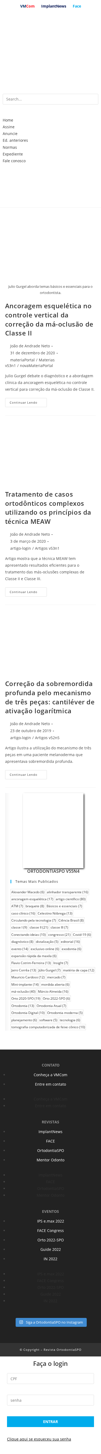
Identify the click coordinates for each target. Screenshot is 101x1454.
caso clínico (23, 913)
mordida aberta (55, 984)
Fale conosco (14, 160)
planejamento (24, 1020)
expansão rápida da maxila (34, 956)
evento (19, 949)
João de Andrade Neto (30, 345)
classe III (59, 927)
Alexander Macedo (27, 892)
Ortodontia (22, 1005)
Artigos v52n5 (47, 737)
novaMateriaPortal (36, 365)
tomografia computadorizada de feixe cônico (48, 1027)
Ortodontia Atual (51, 1005)
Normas (10, 147)
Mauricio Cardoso (28, 977)
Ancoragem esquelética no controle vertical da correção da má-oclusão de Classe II (49, 319)
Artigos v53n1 (47, 548)
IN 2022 (50, 1258)
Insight (60, 963)
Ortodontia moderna (65, 1012)
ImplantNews (53, 6)
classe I (19, 927)
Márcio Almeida (53, 991)
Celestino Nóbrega (55, 913)
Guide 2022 (50, 1249)
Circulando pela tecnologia (33, 920)
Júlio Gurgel (50, 970)
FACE (50, 1141)
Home (8, 120)
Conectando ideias (28, 934)
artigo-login (20, 548)
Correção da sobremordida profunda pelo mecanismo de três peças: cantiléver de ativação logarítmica (50, 697)
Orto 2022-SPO (56, 998)
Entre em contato (50, 1084)
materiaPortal (22, 359)
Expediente (13, 154)
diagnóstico (22, 941)
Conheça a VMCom (50, 1074)
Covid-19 (82, 934)
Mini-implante (25, 984)
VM (27, 6)
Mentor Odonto (50, 1159)
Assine (9, 126)
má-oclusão (23, 991)
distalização (47, 941)
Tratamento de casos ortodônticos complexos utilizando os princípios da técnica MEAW (48, 508)
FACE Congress (50, 1230)
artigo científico (71, 899)
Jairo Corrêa (23, 970)
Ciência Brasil (71, 920)
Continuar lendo (23, 402)
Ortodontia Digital (28, 1012)
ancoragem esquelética (32, 899)
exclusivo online (45, 949)
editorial (70, 941)
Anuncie (10, 133)
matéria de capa (78, 970)
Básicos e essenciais (64, 906)
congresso (59, 934)
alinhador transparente (67, 892)
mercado (56, 977)
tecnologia (70, 1020)
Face (77, 6)
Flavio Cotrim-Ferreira (31, 963)
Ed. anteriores (15, 140)
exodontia (71, 949)
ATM (17, 906)
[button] (50, 113)
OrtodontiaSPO (50, 1150)
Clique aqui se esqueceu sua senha (39, 1439)
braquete (35, 906)
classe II (39, 927)
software (48, 1020)
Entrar (50, 1421)
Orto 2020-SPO (25, 998)
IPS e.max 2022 (50, 1221)
